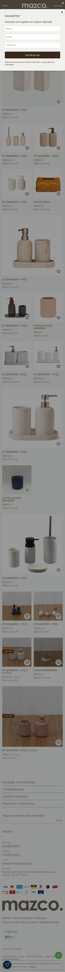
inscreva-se (32, 55)
